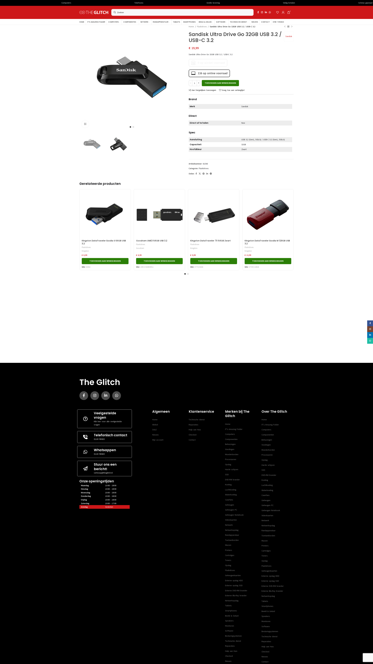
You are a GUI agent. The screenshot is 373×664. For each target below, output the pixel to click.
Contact (192, 439)
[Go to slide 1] (185, 274)
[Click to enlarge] (85, 124)
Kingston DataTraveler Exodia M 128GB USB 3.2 (267, 242)
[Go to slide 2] (188, 274)
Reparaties (193, 424)
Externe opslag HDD (234, 580)
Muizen (228, 545)
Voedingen (229, 449)
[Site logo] (93, 12)
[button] (105, 261)
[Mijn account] (283, 12)
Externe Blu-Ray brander (236, 595)
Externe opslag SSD (234, 585)
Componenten (231, 439)
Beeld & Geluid (232, 615)
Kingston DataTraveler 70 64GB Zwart (210, 240)
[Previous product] (285, 26)
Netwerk (229, 525)
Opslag (228, 464)
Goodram (140, 248)
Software (229, 630)
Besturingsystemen (233, 636)
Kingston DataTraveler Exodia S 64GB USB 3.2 (104, 242)
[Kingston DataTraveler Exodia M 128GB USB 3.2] (268, 214)
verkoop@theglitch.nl (103, 472)
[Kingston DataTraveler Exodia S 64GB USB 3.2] (105, 214)
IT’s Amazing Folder (233, 429)
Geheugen (229, 505)
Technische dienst (197, 419)
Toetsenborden (232, 540)
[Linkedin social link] (266, 12)
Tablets (228, 605)
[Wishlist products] (277, 12)
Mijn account (157, 439)
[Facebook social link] (258, 12)
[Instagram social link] (262, 12)
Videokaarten (231, 520)
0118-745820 (99, 439)
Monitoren (229, 625)
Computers (230, 434)
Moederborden (231, 454)
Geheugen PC (231, 509)
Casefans (229, 499)
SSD (227, 474)
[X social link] (200, 174)
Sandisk (288, 36)
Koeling (228, 484)
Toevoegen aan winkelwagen (220, 83)
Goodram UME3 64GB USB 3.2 (151, 240)
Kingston (85, 251)
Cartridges (229, 555)
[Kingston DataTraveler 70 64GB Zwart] (213, 214)
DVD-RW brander (232, 479)
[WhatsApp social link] (270, 12)
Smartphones (231, 610)
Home (191, 26)
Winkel (155, 424)
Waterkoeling (231, 494)
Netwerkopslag (231, 530)
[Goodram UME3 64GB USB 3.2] (159, 214)
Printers (228, 550)
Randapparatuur (232, 535)
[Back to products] (288, 26)
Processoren (230, 459)
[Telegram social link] (211, 174)
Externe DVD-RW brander (236, 590)
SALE (154, 429)
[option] (130, 127)
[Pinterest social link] (203, 174)
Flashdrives (202, 26)
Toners (228, 560)
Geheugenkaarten (233, 575)
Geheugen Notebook (234, 515)
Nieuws (155, 434)
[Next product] (292, 26)
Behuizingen (230, 444)
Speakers (229, 620)
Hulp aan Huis (195, 429)
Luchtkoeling (230, 489)
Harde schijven (231, 469)
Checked (192, 434)
